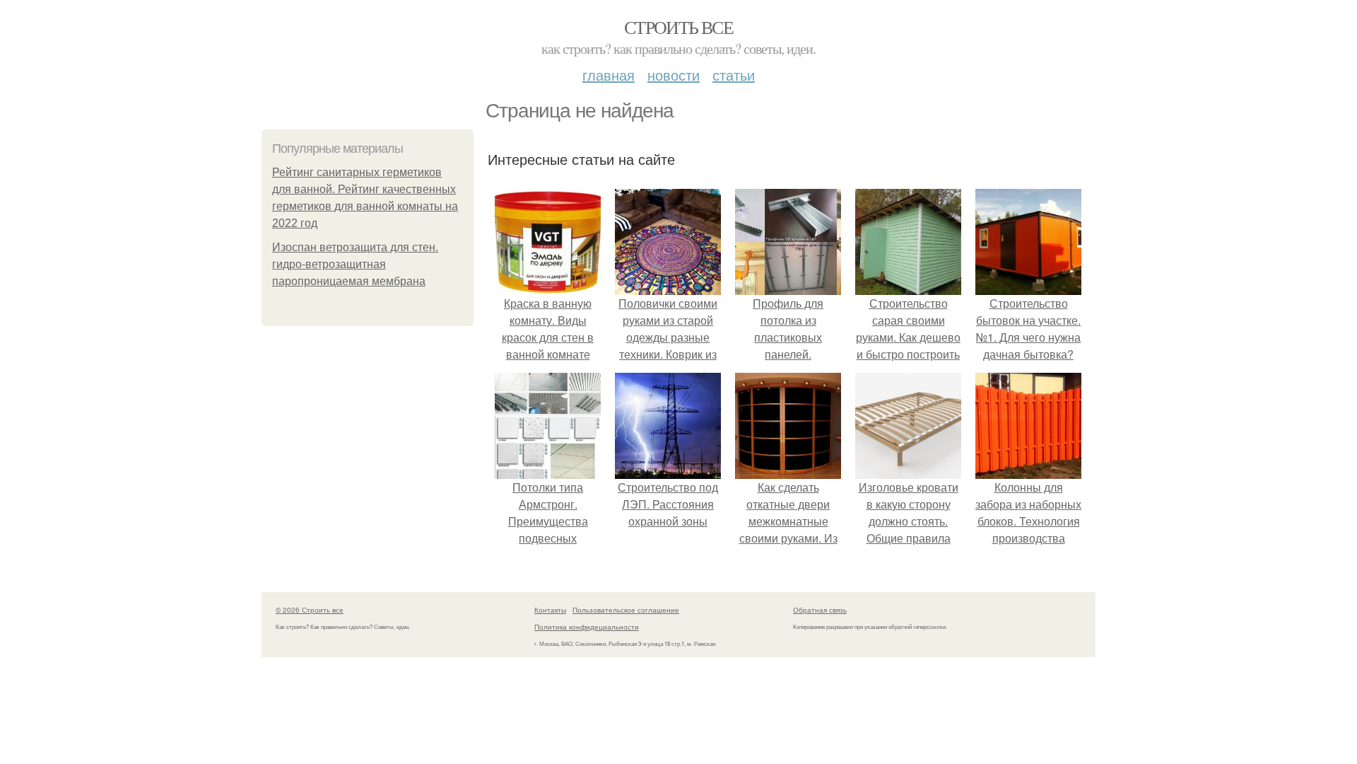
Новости (673, 74)
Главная (608, 74)
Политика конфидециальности (586, 627)
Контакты (550, 610)
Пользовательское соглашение (625, 610)
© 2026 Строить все (309, 610)
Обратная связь (820, 610)
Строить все (678, 27)
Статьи (733, 74)
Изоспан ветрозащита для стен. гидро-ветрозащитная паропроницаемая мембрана (355, 264)
